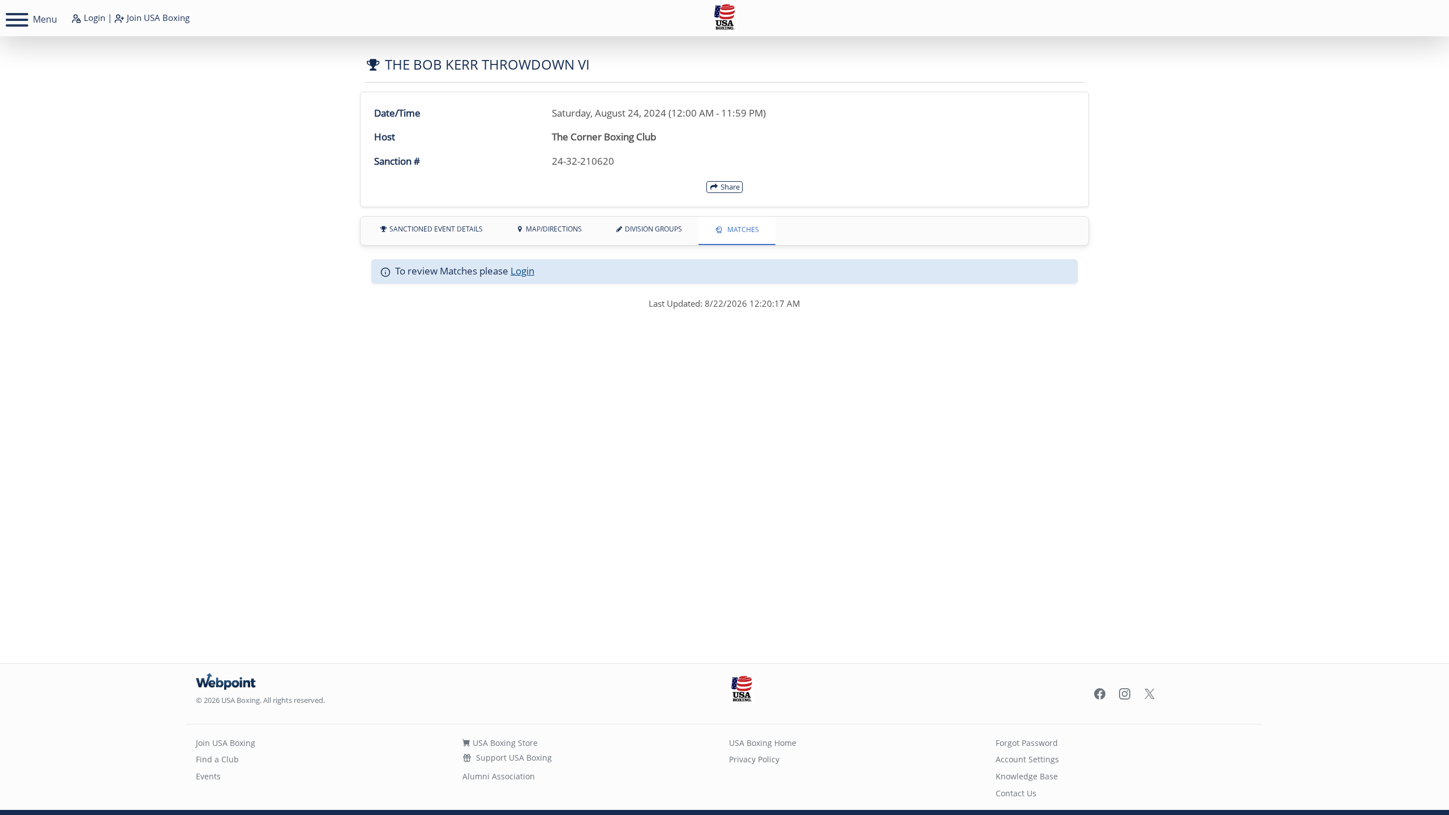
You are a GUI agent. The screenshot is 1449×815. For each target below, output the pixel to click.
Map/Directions (553, 229)
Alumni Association (498, 776)
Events (208, 776)
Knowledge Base (1027, 776)
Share (729, 187)
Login (93, 17)
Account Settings (1027, 759)
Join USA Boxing (225, 742)
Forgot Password (1027, 742)
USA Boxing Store (504, 742)
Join (157, 17)
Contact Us (1016, 793)
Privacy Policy (754, 759)
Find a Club (217, 759)
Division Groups (652, 229)
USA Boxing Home (762, 742)
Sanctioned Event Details (435, 229)
